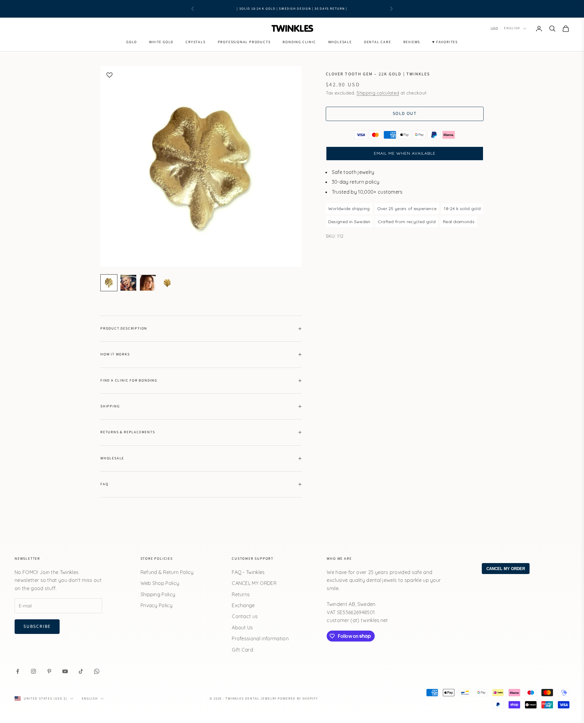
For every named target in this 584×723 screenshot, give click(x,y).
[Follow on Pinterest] (49, 671)
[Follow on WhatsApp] (97, 671)
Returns (241, 594)
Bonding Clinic (299, 42)
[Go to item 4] (167, 282)
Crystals (195, 42)
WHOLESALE (340, 42)
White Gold (161, 42)
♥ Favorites (445, 42)
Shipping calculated (377, 93)
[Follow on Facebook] (18, 671)
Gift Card (242, 650)
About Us (242, 627)
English (512, 28)
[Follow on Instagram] (33, 671)
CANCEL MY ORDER (254, 583)
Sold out (405, 113)
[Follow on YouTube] (65, 671)
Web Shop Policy (160, 583)
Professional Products (244, 42)
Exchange (243, 605)
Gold (131, 42)
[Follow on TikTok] (81, 671)
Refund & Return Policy (167, 572)
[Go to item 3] (147, 282)
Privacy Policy (156, 605)
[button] (405, 153)
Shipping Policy (158, 594)
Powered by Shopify (298, 698)
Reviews (411, 42)
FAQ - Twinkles (248, 572)
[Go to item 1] (108, 282)
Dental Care (377, 42)
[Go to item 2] (128, 282)
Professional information (260, 638)
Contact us (245, 616)
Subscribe (37, 626)
